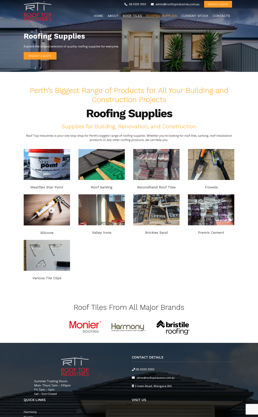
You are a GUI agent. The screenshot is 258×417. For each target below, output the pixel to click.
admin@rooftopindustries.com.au (155, 377)
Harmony (30, 412)
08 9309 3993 (144, 369)
